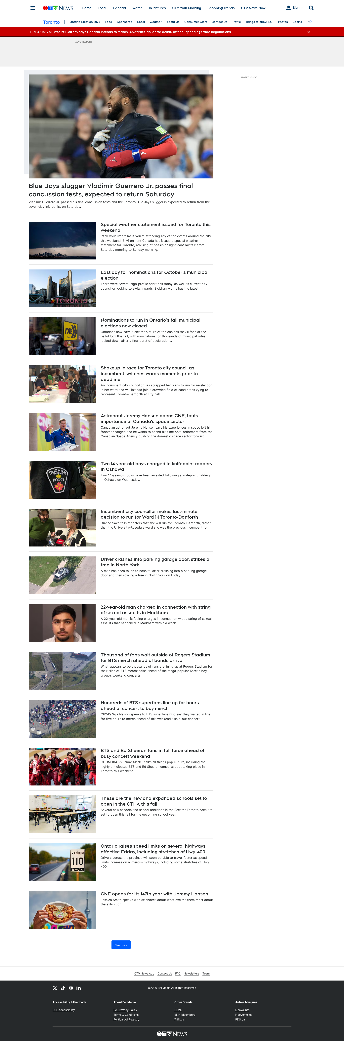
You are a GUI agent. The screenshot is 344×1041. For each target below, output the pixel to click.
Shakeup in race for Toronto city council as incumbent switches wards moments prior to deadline (149, 373)
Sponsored (124, 22)
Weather (156, 22)
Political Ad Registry (126, 1019)
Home (86, 8)
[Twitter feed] (55, 987)
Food (108, 22)
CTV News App (144, 973)
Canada (119, 8)
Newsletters (191, 973)
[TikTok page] (63, 987)
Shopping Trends (221, 8)
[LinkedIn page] (78, 987)
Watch (137, 8)
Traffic (236, 22)
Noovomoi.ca (243, 1014)
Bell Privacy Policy (125, 1010)
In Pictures (157, 8)
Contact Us (219, 22)
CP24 (178, 1010)
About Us (173, 22)
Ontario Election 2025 (85, 22)
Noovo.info (242, 1010)
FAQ (178, 973)
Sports (297, 22)
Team (206, 973)
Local (102, 8)
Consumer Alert (195, 22)
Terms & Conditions (126, 1014)
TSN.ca (179, 1019)
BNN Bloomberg (184, 1014)
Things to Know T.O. (259, 22)
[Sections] (33, 8)
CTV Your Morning (186, 8)
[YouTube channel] (70, 987)
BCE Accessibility (64, 1010)
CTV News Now (253, 8)
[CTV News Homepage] (58, 8)
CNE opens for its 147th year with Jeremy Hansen (154, 893)
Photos (283, 22)
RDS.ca (240, 1019)
